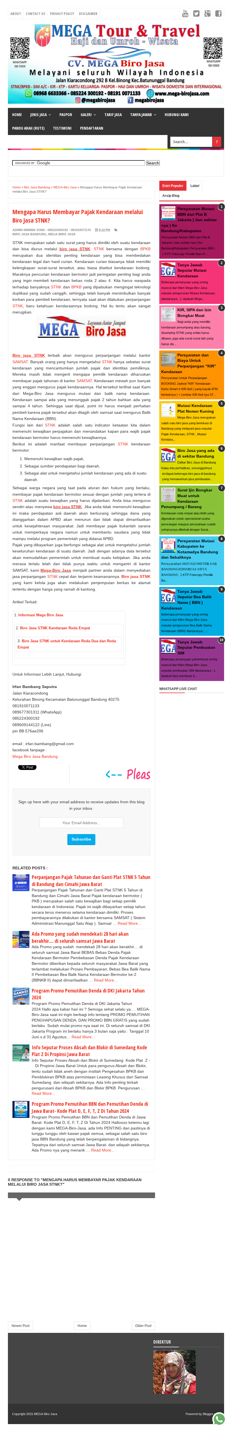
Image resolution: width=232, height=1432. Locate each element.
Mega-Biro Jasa (55, 570)
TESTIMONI (62, 128)
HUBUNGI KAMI (177, 114)
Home (82, 1326)
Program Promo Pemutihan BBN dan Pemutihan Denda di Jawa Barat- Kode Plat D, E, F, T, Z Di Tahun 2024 (90, 1107)
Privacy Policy (62, 13)
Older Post (143, 1326)
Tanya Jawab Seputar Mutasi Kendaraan (192, 270)
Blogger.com (211, 1414)
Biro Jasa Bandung (29, 234)
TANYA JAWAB (141, 114)
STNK (97, 249)
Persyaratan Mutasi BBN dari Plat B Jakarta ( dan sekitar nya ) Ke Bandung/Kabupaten (189, 219)
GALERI (86, 114)
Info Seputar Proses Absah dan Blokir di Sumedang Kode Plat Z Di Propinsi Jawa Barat (89, 1051)
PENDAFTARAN (91, 128)
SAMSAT (20, 362)
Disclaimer (88, 13)
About (15, 13)
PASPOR (65, 114)
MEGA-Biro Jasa (62, 234)
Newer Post (20, 1326)
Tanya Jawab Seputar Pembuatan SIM (196, 647)
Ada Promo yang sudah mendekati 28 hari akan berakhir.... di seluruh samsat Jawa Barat (80, 937)
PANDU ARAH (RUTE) (28, 128)
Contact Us (35, 13)
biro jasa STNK (74, 249)
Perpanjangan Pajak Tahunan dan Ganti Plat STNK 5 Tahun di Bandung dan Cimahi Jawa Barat (91, 880)
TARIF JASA (113, 114)
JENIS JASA (38, 114)
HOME (17, 114)
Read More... (129, 923)
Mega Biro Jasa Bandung (35, 756)
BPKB (145, 249)
